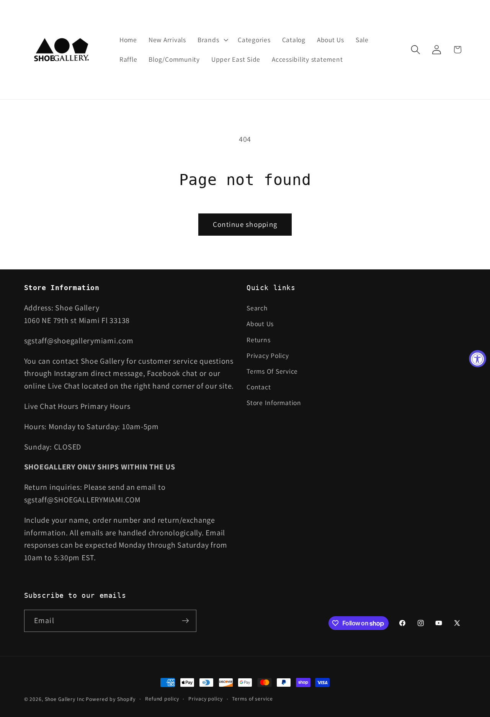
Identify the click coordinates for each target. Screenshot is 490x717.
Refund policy (162, 698)
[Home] (62, 50)
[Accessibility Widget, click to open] (477, 358)
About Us (260, 324)
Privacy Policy (268, 355)
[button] (212, 40)
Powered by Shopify (111, 699)
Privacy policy (205, 698)
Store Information (274, 403)
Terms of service (252, 698)
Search (257, 308)
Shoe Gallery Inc (65, 699)
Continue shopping (245, 224)
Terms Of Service (272, 371)
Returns (258, 339)
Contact (259, 386)
